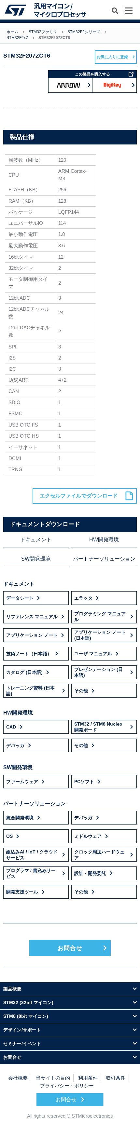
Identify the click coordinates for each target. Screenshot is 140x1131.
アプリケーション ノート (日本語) (100, 635)
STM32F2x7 (17, 37)
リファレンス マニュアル (32, 616)
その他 (81, 690)
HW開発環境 (104, 539)
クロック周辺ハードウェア (99, 854)
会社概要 (18, 1078)
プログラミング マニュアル (100, 616)
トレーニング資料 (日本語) (30, 690)
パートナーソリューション (104, 559)
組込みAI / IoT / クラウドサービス (32, 854)
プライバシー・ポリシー (67, 1085)
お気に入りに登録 (112, 57)
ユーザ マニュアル (93, 653)
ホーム (12, 32)
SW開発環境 (35, 559)
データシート (20, 598)
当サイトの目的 (53, 1078)
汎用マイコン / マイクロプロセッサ (60, 10)
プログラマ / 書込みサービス (31, 873)
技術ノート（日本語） (29, 653)
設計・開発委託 (90, 873)
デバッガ (15, 745)
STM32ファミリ (43, 32)
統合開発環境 (20, 817)
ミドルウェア (88, 836)
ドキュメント (35, 539)
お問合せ (70, 948)
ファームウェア (22, 781)
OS (9, 836)
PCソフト (84, 781)
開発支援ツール (22, 891)
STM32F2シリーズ (83, 32)
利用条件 (88, 1078)
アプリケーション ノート (32, 635)
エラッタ (83, 598)
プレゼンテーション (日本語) (98, 672)
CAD (11, 726)
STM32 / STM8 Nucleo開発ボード (98, 726)
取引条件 (115, 1078)
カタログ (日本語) (24, 672)
